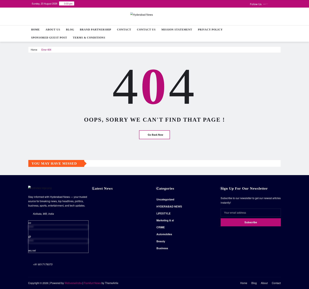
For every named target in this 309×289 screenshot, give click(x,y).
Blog (70, 29)
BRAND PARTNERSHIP (95, 29)
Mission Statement (176, 29)
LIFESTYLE (163, 213)
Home (35, 29)
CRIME (160, 227)
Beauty (160, 241)
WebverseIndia (73, 283)
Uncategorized (165, 199)
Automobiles (164, 234)
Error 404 (46, 49)
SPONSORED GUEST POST (49, 37)
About (264, 283)
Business (162, 248)
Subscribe (250, 222)
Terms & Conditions (89, 37)
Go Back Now (155, 134)
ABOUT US (53, 29)
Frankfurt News (92, 283)
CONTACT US (146, 29)
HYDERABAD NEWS (169, 206)
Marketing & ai (165, 220)
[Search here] (280, 29)
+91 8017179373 (42, 264)
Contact (124, 29)
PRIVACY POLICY (210, 29)
